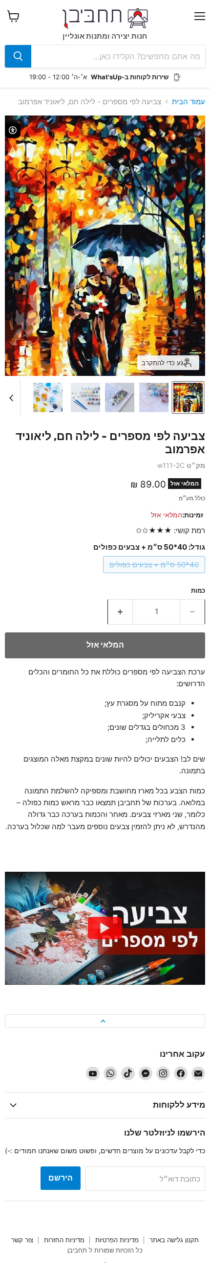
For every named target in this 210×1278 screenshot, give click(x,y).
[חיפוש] (18, 56)
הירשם (60, 1178)
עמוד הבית (188, 101)
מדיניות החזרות (64, 1240)
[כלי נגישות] (13, 130)
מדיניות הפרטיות (117, 1240)
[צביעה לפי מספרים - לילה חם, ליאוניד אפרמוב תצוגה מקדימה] (188, 397)
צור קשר (22, 1240)
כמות (198, 590)
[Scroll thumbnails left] (13, 398)
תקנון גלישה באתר (174, 1240)
